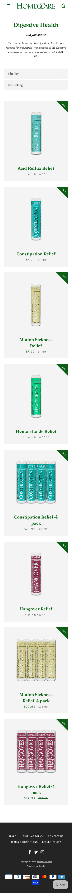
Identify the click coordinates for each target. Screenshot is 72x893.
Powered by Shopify (36, 866)
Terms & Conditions (24, 842)
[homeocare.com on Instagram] (42, 851)
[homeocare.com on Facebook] (30, 851)
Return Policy (51, 842)
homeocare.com (44, 862)
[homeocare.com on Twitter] (36, 851)
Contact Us (56, 836)
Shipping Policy (33, 836)
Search (13, 836)
